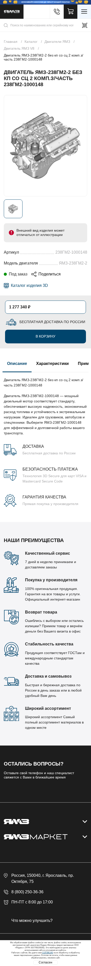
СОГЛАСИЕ (47, 953)
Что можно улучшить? (32, 920)
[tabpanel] (45, 439)
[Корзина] (70, 12)
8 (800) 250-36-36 (27, 892)
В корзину (45, 336)
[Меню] (84, 12)
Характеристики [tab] (52, 363)
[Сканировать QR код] (84, 25)
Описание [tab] (17, 363)
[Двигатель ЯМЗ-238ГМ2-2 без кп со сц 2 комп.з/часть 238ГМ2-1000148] (45, 145)
